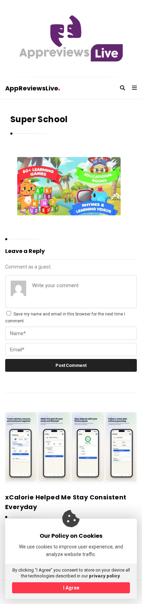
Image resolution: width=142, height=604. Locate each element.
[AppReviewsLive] (71, 38)
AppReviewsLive (31, 88)
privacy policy (104, 575)
